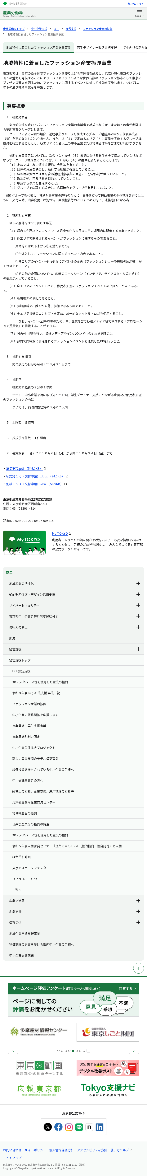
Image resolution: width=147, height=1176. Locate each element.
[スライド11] (77, 1051)
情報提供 (15, 922)
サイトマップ (12, 1157)
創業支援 (15, 911)
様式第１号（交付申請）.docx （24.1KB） (35, 476)
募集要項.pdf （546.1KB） (24, 468)
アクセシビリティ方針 (92, 1150)
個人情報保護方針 (61, 1150)
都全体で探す (136, 4)
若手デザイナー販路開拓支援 (97, 47)
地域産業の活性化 (21, 583)
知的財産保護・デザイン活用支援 (32, 594)
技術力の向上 (18, 627)
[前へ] (13, 1051)
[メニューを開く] (139, 13)
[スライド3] (62, 1051)
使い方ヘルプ (119, 1150)
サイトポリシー (35, 1150)
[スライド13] (80, 1051)
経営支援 (15, 649)
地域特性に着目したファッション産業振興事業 (38, 47)
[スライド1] (58, 1051)
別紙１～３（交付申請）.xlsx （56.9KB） (34, 483)
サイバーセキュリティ (24, 605)
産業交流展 (16, 900)
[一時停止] (88, 1051)
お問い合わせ (12, 1150)
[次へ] (134, 1051)
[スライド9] (73, 1051)
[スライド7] (69, 1051)
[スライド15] (84, 1051)
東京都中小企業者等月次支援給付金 (33, 616)
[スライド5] (66, 1051)
